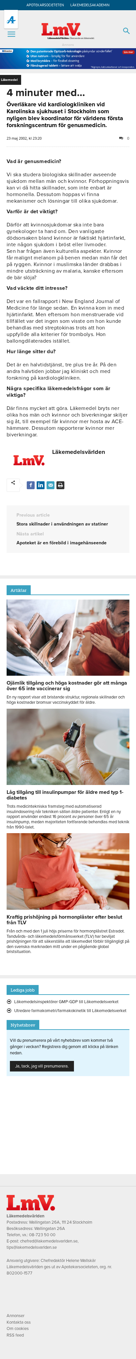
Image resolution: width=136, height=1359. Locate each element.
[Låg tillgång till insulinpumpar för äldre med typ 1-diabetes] (68, 783)
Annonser (15, 1315)
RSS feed (15, 1335)
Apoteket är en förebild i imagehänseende (62, 543)
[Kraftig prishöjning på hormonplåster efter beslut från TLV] (68, 908)
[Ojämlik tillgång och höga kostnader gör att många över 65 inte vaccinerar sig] (68, 674)
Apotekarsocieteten (45, 5)
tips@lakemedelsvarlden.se (32, 1247)
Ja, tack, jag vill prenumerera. (42, 1066)
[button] (11, 34)
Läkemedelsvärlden (78, 452)
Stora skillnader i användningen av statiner (62, 524)
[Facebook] (31, 485)
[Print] (60, 485)
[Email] (50, 485)
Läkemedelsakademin (90, 5)
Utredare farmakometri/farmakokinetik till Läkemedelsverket (70, 1010)
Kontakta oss (19, 1322)
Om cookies (18, 1328)
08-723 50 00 (42, 1235)
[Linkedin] (41, 485)
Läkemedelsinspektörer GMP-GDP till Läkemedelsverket (66, 1001)
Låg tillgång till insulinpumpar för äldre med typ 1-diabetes (65, 795)
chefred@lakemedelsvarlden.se (49, 1241)
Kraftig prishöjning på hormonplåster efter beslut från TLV (64, 920)
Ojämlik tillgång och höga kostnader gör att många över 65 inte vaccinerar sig (67, 686)
